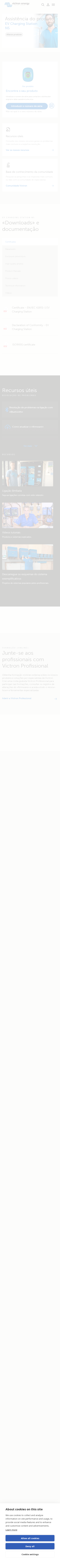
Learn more (11, 1529)
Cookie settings (30, 1554)
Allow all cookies (30, 1538)
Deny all (30, 1546)
